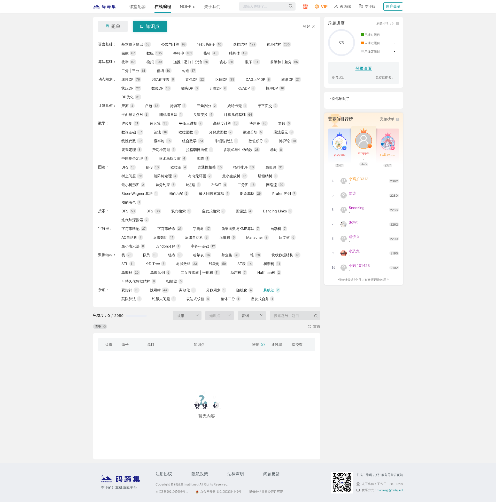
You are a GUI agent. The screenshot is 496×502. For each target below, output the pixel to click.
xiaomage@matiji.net (390, 490)
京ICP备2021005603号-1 (172, 491)
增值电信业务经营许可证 (266, 491)
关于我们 (212, 6)
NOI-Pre (187, 6)
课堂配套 (137, 6)
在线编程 (162, 6)
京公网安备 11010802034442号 (220, 491)
